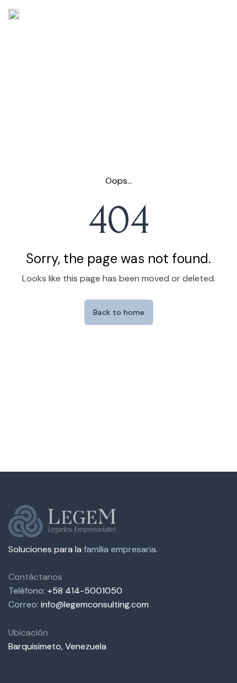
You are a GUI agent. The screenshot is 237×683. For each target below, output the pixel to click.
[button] (220, 14)
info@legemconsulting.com (95, 604)
